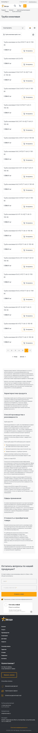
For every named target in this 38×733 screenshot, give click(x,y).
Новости (3, 642)
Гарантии (3, 649)
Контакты (4, 658)
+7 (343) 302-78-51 (23, 1)
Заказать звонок (9, 675)
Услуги (3, 629)
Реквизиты (4, 655)
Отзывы (3, 652)
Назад (15, 356)
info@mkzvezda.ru (33, 1)
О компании (4, 635)
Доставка (4, 638)
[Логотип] (5, 5)
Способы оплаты (5, 646)
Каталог (3, 626)
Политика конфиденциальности (19, 727)
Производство (5, 632)
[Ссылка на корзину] (19, 5)
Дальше (22, 356)
